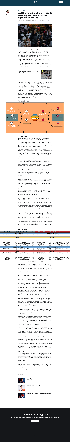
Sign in (57, 1)
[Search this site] (7, 2)
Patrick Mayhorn (9, 14)
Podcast (26, 5)
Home (19, 5)
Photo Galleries (34, 5)
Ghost (40, 435)
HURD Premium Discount (48, 5)
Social (30, 5)
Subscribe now (35, 420)
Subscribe (61, 1)
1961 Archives (40, 5)
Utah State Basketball (21, 10)
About (22, 5)
